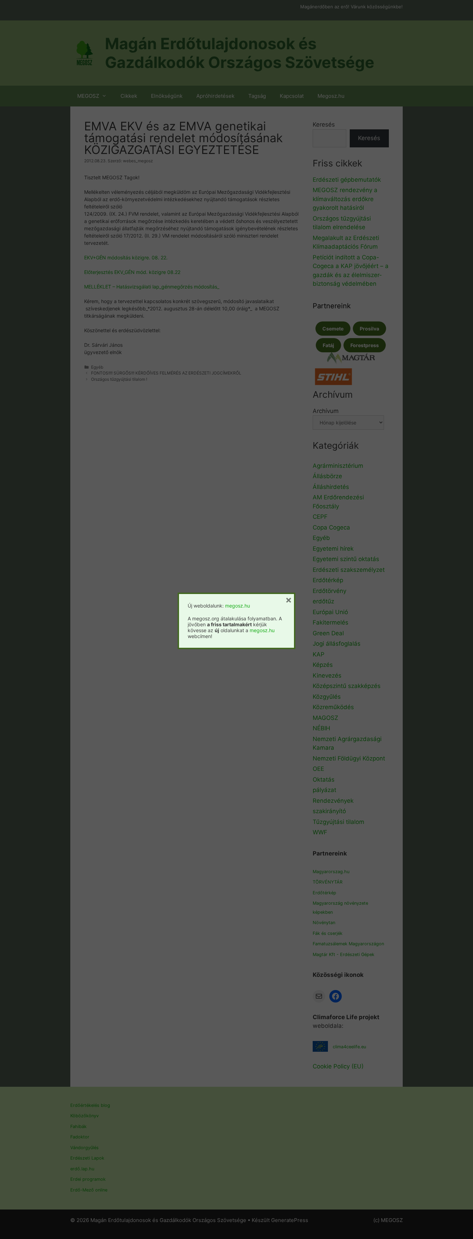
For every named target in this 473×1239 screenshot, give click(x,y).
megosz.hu (237, 606)
